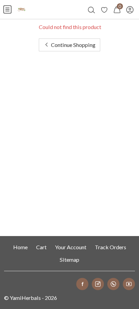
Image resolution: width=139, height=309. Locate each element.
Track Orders (110, 247)
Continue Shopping (72, 45)
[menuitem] (7, 9)
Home (20, 247)
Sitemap (69, 259)
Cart (41, 247)
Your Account (70, 247)
